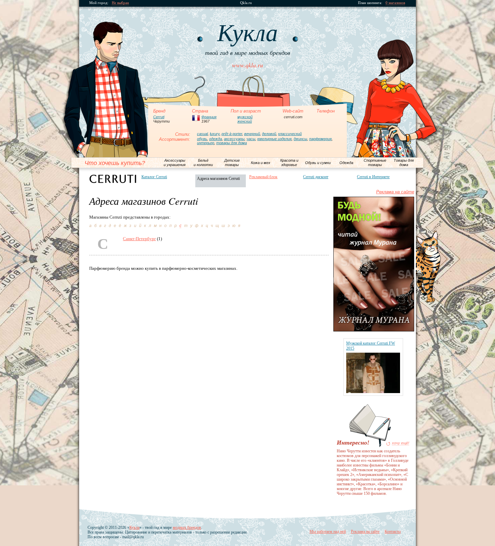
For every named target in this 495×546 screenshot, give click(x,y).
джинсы (300, 139)
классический (290, 134)
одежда (215, 139)
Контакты (393, 531)
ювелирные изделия (274, 139)
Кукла (134, 527)
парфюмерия (320, 139)
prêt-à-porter (232, 134)
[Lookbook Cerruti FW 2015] (373, 391)
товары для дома (231, 143)
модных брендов (187, 527)
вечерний (252, 134)
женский (244, 121)
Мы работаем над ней (327, 531)
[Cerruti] (112, 178)
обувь (202, 139)
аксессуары (234, 139)
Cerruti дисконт (315, 176)
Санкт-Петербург (139, 238)
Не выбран (120, 3)
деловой (269, 134)
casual (202, 134)
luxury (215, 134)
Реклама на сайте (395, 192)
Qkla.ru (246, 3)
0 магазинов (395, 3)
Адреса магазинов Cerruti (218, 178)
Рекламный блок (263, 176)
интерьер (205, 143)
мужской (245, 117)
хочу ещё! (400, 443)
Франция (209, 117)
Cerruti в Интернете (373, 176)
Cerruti (158, 117)
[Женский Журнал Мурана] (373, 329)
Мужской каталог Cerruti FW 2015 (370, 346)
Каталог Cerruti (154, 176)
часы (250, 139)
